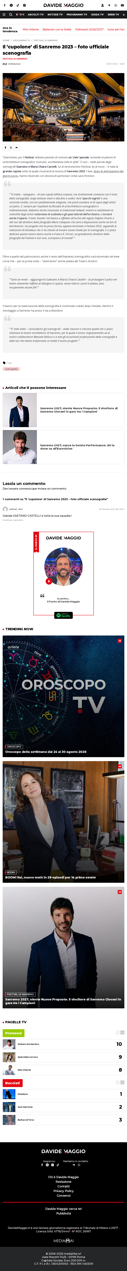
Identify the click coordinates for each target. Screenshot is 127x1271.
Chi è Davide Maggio (63, 1177)
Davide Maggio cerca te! (63, 1209)
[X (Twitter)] (11, 147)
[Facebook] (5, 147)
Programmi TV (77, 14)
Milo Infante (31, 29)
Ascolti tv (36, 14)
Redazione (63, 1182)
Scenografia (11, 369)
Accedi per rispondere (13, 520)
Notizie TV (55, 14)
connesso (25, 488)
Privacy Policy (63, 1191)
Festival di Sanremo (15, 59)
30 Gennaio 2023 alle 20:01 (111, 509)
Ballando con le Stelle (57, 29)
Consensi (63, 1195)
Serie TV (113, 14)
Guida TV (97, 14)
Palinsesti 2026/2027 (89, 29)
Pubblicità (63, 1213)
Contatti (63, 1186)
